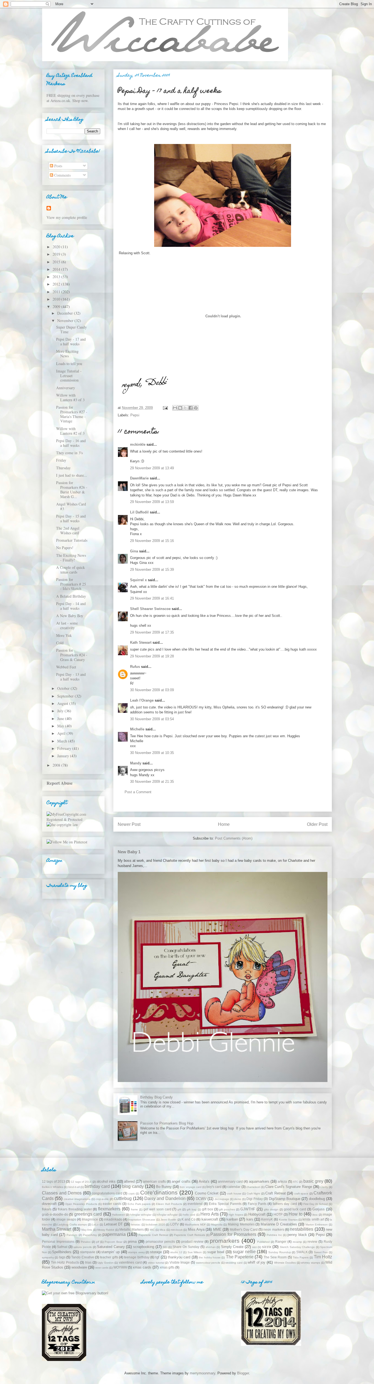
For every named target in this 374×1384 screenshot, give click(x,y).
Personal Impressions (58, 1241)
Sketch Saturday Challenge (297, 1247)
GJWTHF (247, 1209)
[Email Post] (165, 408)
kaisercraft (210, 1219)
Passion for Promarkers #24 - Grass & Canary (71, 655)
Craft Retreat (275, 1193)
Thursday (63, 467)
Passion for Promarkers (233, 1234)
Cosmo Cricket (207, 1193)
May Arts (86, 1229)
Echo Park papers (139, 1203)
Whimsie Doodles (285, 1262)
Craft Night (253, 1193)
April (62, 733)
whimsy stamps (310, 1262)
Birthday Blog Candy (156, 1097)
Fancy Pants (257, 1203)
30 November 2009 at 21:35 (152, 781)
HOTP (278, 1214)
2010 (57, 299)
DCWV (201, 1199)
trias (88, 1262)
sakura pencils (82, 1247)
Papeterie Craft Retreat (153, 1234)
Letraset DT (113, 1224)
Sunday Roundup (279, 1252)
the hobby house (210, 1257)
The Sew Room (275, 1257)
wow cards (101, 1267)
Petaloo (86, 1241)
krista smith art (313, 1219)
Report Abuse (60, 783)
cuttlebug (123, 1198)
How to (295, 1214)
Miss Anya (196, 1229)
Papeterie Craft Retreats (189, 1234)
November (65, 320)
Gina (134, 551)
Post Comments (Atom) (233, 838)
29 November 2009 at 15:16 (152, 541)
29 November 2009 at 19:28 (152, 656)
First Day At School (315, 1203)
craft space (301, 1193)
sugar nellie (244, 1251)
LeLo (95, 1224)
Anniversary (65, 387)
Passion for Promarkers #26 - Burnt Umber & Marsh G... (71, 489)
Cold (60, 642)
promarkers (225, 1241)
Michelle (137, 729)
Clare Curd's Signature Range (288, 1187)
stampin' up (110, 1252)
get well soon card (157, 1209)
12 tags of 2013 (53, 1181)
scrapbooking (143, 1247)
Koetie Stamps (288, 1219)
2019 (57, 254)
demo (237, 1199)
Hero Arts (209, 1214)
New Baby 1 (129, 851)
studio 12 (176, 1252)
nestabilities (301, 1229)
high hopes (236, 1214)
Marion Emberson (317, 1224)
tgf (157, 1257)
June (61, 718)
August (63, 703)
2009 (57, 306)
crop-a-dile (102, 1199)
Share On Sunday (185, 1247)
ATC (295, 1181)
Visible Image (179, 1262)
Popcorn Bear (113, 1241)
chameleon (253, 1186)
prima (132, 1241)
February (64, 748)
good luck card (295, 1209)
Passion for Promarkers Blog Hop (166, 1123)
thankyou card (179, 1257)
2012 (57, 284)
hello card (189, 1214)
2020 (57, 246)
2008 (57, 765)
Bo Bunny (164, 1187)
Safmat (62, 1247)
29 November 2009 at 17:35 (152, 632)
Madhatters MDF (195, 1224)
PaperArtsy (90, 1234)
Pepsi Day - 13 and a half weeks (71, 677)
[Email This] (175, 408)
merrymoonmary (202, 1373)
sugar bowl (216, 1252)
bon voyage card (190, 1186)
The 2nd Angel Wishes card (67, 530)
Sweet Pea (321, 1252)
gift (179, 1209)
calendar (233, 1186)
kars (249, 1219)
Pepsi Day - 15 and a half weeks (71, 518)
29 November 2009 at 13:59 (152, 502)
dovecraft (49, 1204)
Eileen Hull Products (169, 1203)
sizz (254, 1247)
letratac (135, 1224)
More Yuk (64, 635)
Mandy (135, 763)
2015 (57, 261)
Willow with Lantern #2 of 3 (70, 431)
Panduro (72, 1234)
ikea (315, 1214)
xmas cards (142, 1267)
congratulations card (107, 1193)
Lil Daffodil (139, 512)
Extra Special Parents (225, 1203)
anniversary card (230, 1181)
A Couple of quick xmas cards (70, 570)
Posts (57, 165)
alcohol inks (106, 1181)
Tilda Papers (301, 1257)
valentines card (130, 1262)
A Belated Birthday (71, 596)
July (61, 710)
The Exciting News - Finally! (71, 558)
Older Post (317, 824)
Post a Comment (138, 792)
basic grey (313, 1181)
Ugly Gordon (105, 1262)
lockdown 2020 (155, 1224)
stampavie (87, 1252)
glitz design (271, 1209)
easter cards (112, 1203)
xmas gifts (167, 1267)
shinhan (211, 1247)
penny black (297, 1235)
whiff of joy (256, 1262)
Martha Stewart (56, 1229)
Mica (162, 1229)
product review (192, 1241)
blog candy (132, 1186)
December (65, 313)
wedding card (234, 1262)
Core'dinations (159, 1192)
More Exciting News (67, 353)
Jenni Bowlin (168, 1219)
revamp (297, 1241)
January (63, 755)
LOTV (174, 1224)
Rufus (135, 667)
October (64, 688)
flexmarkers (109, 1209)
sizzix (266, 1247)
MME (217, 1229)
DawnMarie (139, 478)
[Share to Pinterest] (195, 408)
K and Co (188, 1219)
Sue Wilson (195, 1252)
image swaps (66, 1219)
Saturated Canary (111, 1247)
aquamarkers (259, 1181)
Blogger (243, 1373)
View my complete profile (67, 217)
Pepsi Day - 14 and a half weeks (71, 606)
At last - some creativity (67, 625)
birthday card (97, 1186)
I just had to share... (71, 475)
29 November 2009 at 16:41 (152, 598)
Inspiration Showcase (141, 1219)
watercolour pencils (208, 1262)
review (312, 1241)
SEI (165, 1247)
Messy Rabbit (105, 1229)
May (61, 725)
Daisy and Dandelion (165, 1198)
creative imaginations (77, 1199)
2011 (57, 291)
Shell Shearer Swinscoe (150, 609)
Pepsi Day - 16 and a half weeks (71, 443)
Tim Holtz (323, 1257)
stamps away (136, 1252)
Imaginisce (90, 1219)
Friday (61, 460)
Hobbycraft (257, 1214)
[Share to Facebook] (190, 408)
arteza (282, 1181)
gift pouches (227, 1209)
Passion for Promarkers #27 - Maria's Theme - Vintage (71, 414)
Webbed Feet (66, 667)
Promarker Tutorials (71, 540)
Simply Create (232, 1247)
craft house (234, 1193)
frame (134, 1209)
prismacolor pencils (160, 1241)
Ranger (280, 1241)
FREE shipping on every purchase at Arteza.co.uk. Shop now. (73, 98)
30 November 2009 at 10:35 (152, 753)
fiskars (46, 1209)
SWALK (302, 1252)
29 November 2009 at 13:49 (152, 468)
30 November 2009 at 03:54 (152, 719)
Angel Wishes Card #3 (71, 506)
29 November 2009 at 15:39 (152, 569)
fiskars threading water (75, 1209)
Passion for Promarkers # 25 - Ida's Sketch (71, 584)
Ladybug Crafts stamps (72, 1224)
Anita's (204, 1181)
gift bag (192, 1209)
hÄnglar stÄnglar (167, 1214)
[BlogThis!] (180, 408)
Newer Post (129, 824)
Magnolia (217, 1224)
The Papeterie (240, 1257)
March (62, 741)
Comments (62, 175)
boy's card (213, 1186)
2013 (57, 276)
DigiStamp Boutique (284, 1199)
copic (131, 1193)
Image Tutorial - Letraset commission (69, 375)
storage (156, 1252)
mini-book (177, 1229)
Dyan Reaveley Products (81, 1203)
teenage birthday (136, 1257)
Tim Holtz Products (65, 1262)
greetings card (88, 1214)
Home (224, 824)
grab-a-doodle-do (55, 1214)
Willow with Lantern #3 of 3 (70, 397)
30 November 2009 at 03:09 (152, 690)
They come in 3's (69, 452)
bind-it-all (74, 1186)
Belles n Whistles (52, 1186)
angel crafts (181, 1181)
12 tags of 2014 (81, 1181)
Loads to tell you (69, 363)
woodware (79, 1267)
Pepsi (134, 415)
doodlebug (317, 1199)
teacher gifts (109, 1257)
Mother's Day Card (244, 1229)
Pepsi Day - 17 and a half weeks (71, 341)
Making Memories (241, 1224)
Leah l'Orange (142, 700)
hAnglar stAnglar (140, 1214)
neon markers (273, 1229)
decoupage (222, 1199)
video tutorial (156, 1262)
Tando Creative (82, 1257)
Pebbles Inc (274, 1234)
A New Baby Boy (69, 615)
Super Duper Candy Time (71, 329)
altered (129, 1181)
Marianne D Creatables (279, 1224)
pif (97, 1241)
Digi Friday (254, 1199)
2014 (57, 269)
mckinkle (137, 444)
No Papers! (64, 547)
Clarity (324, 1186)
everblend (195, 1203)
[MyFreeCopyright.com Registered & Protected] (73, 819)
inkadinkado (113, 1219)
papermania (114, 1234)
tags (62, 1257)
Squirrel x (138, 580)
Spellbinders (61, 1252)
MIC (152, 1229)
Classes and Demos (62, 1193)
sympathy (48, 1257)
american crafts (154, 1181)
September (66, 696)
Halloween (118, 1214)
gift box (207, 1209)
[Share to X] (185, 408)
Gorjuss (318, 1209)
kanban (232, 1219)
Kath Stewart (140, 642)
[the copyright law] (62, 824)
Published (263, 1241)
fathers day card (285, 1203)
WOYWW (120, 1267)
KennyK (267, 1219)
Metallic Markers (131, 1229)
